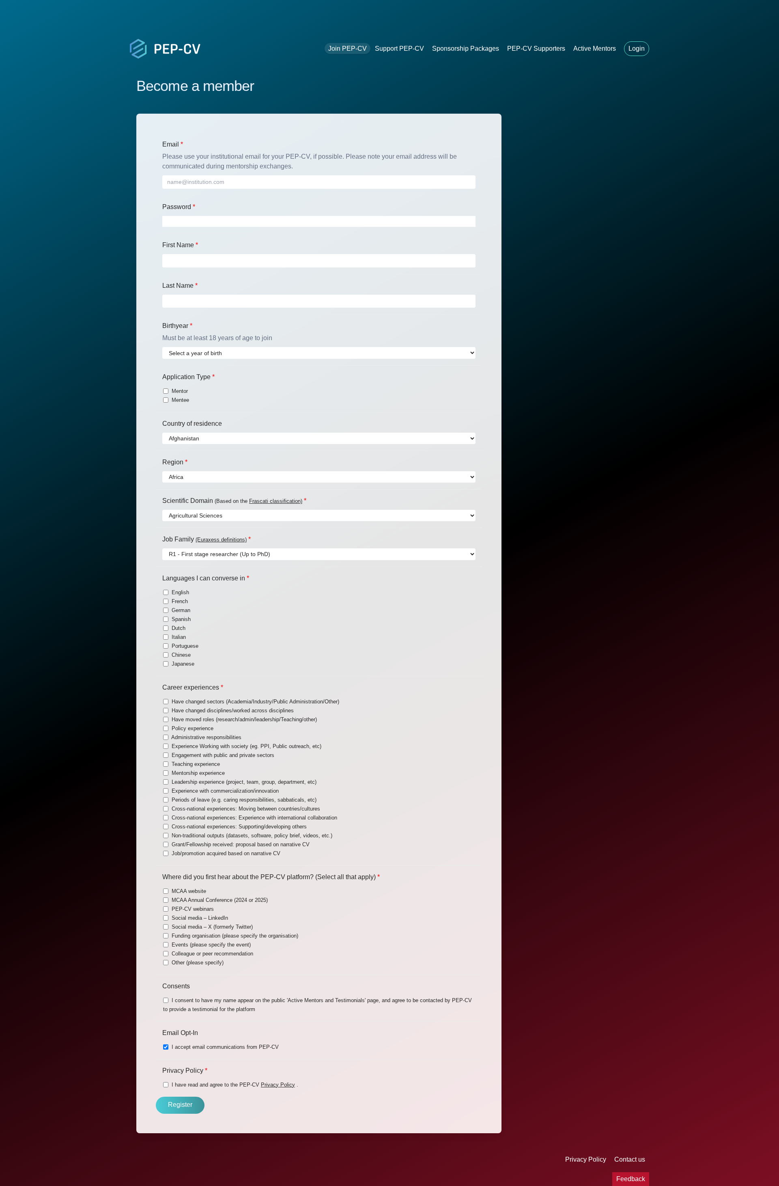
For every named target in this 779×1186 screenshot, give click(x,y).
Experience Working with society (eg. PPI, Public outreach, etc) (245, 746)
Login (636, 48)
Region (174, 462)
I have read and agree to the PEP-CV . (234, 1085)
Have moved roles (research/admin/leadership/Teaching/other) (243, 719)
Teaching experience (195, 764)
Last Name (180, 285)
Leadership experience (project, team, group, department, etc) (243, 782)
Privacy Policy (184, 1070)
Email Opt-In (180, 1032)
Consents (176, 986)
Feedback (630, 1178)
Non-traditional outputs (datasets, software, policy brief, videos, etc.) (251, 835)
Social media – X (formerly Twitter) (211, 927)
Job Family (206, 539)
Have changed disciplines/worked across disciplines (232, 710)
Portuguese (184, 646)
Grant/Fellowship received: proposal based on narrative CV (240, 844)
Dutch (177, 628)
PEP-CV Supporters (536, 48)
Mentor (179, 391)
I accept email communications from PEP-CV (224, 1047)
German (180, 610)
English (179, 592)
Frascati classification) (275, 501)
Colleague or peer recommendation (211, 954)
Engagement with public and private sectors (222, 755)
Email (172, 144)
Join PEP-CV (347, 48)
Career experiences (192, 687)
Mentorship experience (197, 773)
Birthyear (177, 325)
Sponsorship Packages (465, 48)
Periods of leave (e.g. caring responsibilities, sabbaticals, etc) (243, 800)
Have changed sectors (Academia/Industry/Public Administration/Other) (254, 702)
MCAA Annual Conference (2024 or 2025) (219, 900)
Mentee (179, 400)
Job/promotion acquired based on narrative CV (225, 853)
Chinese (180, 655)
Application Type (188, 376)
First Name (180, 245)
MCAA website (188, 891)
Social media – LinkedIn (199, 918)
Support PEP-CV (399, 48)
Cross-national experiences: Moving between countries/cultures (245, 809)
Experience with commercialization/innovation (224, 791)
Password (178, 206)
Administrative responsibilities (205, 737)
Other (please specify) (197, 963)
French (179, 601)
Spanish (180, 619)
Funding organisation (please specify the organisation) (234, 936)
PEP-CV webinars (192, 909)
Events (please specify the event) (210, 945)
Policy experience (191, 728)
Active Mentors (594, 48)
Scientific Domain (234, 500)
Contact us (629, 1159)
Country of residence (192, 423)
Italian (178, 637)
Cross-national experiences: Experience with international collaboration (253, 818)
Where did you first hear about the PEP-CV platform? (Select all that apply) (271, 876)
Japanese (182, 664)
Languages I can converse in (205, 578)
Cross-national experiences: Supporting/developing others (238, 827)
